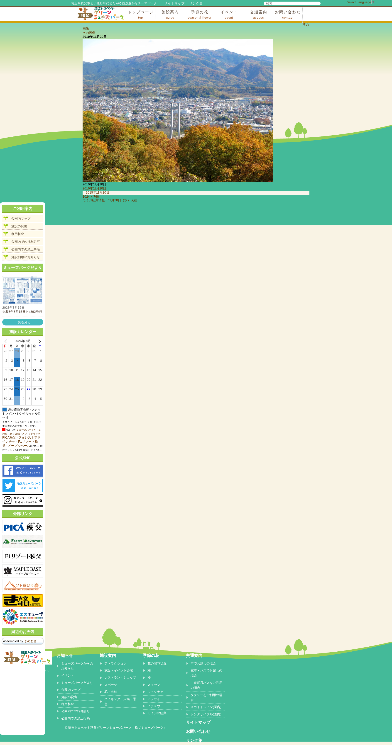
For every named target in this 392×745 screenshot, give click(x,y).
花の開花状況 (157, 663)
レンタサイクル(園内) (206, 714)
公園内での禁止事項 (25, 249)
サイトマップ (174, 3)
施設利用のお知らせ (25, 257)
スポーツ (110, 685)
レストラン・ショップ (120, 677)
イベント (229, 14)
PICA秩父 (9, 437)
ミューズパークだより (77, 682)
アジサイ (153, 699)
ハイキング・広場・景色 (120, 701)
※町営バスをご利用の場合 (206, 685)
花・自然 (110, 692)
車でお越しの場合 (203, 663)
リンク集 (196, 3)
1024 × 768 (91, 196)
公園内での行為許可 (25, 241)
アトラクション (115, 663)
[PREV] (6, 341)
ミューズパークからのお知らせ (77, 666)
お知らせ (65, 655)
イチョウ (153, 706)
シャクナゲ (155, 692)
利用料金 (17, 234)
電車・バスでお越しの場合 (206, 673)
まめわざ (30, 641)
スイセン (153, 685)
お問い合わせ (288, 14)
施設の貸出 (19, 226)
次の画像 (89, 32)
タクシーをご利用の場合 (206, 697)
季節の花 (199, 14)
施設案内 (170, 14)
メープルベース (19, 445)
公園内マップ (20, 218)
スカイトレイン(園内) (206, 707)
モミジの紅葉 (157, 713)
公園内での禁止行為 (75, 718)
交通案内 (258, 14)
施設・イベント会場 (118, 670)
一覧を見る (23, 322)
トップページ (141, 14)
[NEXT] (38, 341)
